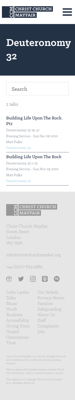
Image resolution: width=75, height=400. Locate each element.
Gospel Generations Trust (17, 337)
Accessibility (17, 320)
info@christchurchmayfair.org (33, 255)
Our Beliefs (48, 292)
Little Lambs (17, 292)
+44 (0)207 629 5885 (24, 267)
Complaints (48, 326)
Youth (11, 309)
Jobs (41, 331)
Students (14, 315)
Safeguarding (50, 309)
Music (12, 303)
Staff (42, 320)
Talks (11, 298)
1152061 (59, 373)
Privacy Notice (51, 298)
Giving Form (18, 326)
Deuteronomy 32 (18, 148)
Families (45, 303)
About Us (46, 315)
